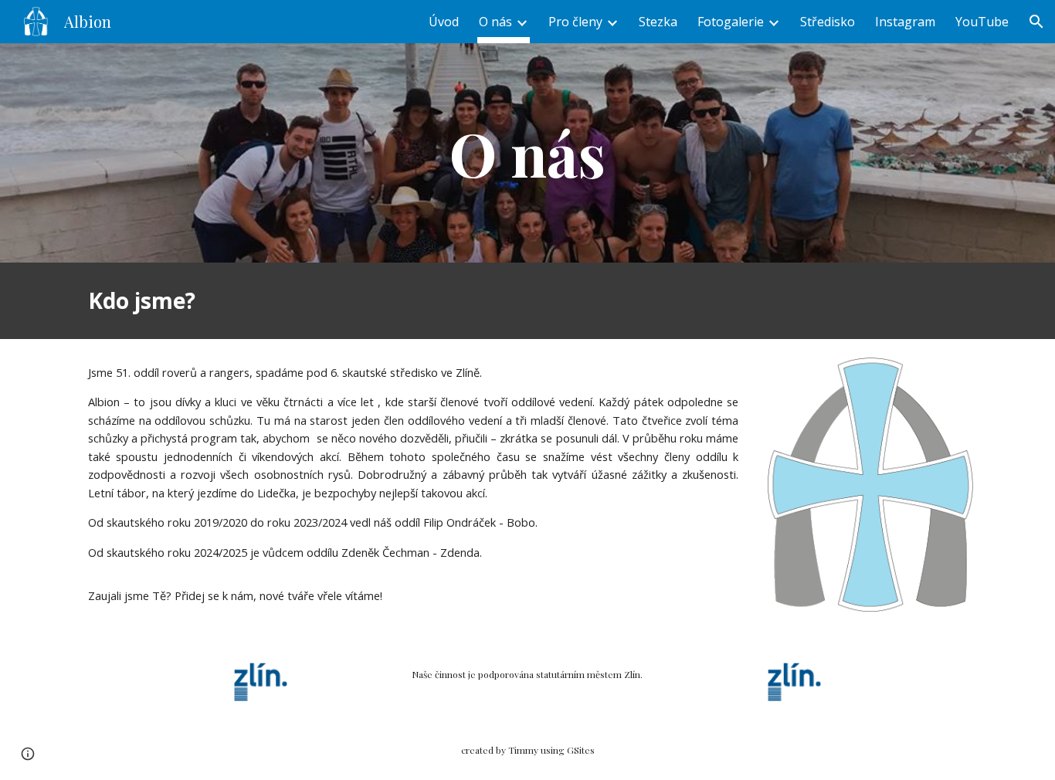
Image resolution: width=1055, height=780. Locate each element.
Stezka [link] (658, 21)
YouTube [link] (982, 21)
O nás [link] (495, 21)
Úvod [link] (444, 21)
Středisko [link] (827, 21)
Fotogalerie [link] (730, 21)
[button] (1036, 21)
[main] (527, 153)
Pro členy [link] (575, 21)
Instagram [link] (905, 21)
